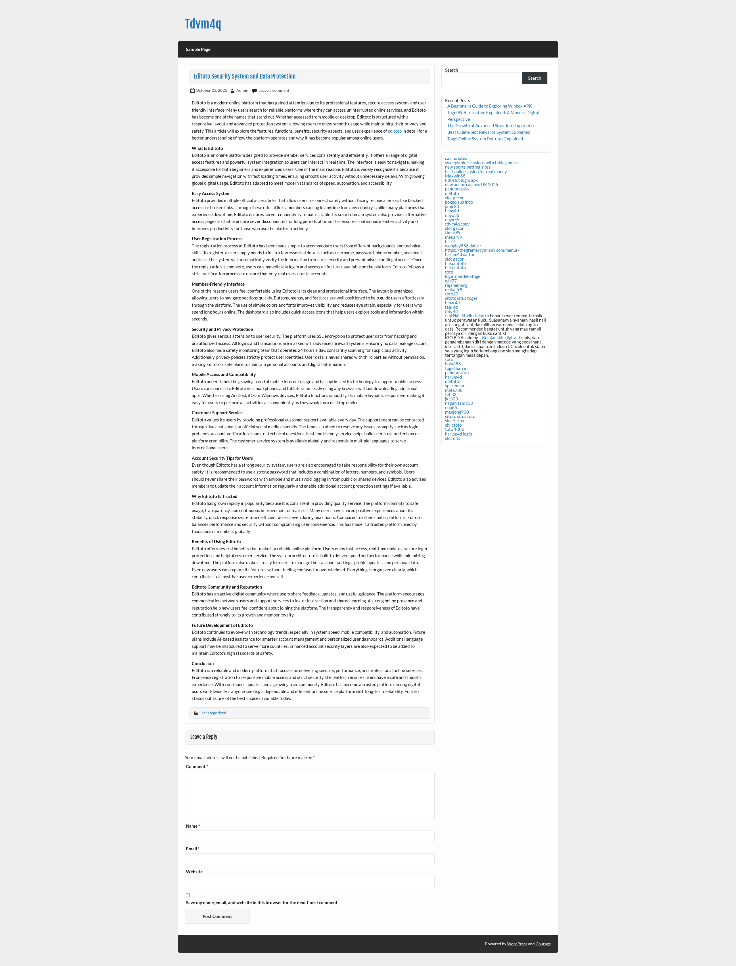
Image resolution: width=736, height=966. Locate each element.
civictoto (453, 424)
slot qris (452, 438)
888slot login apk (461, 180)
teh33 (451, 394)
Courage (543, 943)
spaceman (454, 385)
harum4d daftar (460, 254)
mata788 (454, 390)
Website (194, 872)
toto (449, 271)
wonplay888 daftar (463, 245)
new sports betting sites (467, 166)
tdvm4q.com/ (457, 223)
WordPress (517, 943)
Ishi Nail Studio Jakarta (467, 315)
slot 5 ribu (454, 420)
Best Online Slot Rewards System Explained (488, 132)
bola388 (453, 363)
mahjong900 (457, 412)
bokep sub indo (459, 202)
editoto (395, 130)
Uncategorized (213, 712)
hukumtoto (455, 263)
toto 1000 (454, 429)
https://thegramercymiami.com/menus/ (482, 250)
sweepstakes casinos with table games (481, 162)
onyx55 (452, 215)
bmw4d (452, 210)
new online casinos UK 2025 (471, 184)
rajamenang (456, 285)
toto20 (451, 293)
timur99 (453, 232)
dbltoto (452, 193)
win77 (451, 280)
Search (451, 69)
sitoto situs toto (460, 416)
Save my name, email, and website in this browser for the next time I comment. (262, 902)
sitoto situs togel (461, 298)
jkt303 (451, 398)
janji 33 (452, 206)
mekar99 (453, 237)
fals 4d (451, 307)
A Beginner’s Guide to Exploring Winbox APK (489, 105)
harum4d (453, 376)
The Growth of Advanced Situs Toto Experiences (492, 125)
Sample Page (198, 49)
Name (193, 826)
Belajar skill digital (500, 337)
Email (193, 849)
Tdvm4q (203, 24)
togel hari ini (457, 368)
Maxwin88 (455, 175)
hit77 (450, 241)
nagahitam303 (459, 403)
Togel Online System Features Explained (485, 138)
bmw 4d (452, 302)
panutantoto (457, 188)
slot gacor (454, 197)
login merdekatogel (463, 276)
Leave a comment (273, 90)
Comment (197, 766)
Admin (242, 90)
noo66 (451, 407)
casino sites (456, 158)
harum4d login (458, 433)
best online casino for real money (476, 171)
